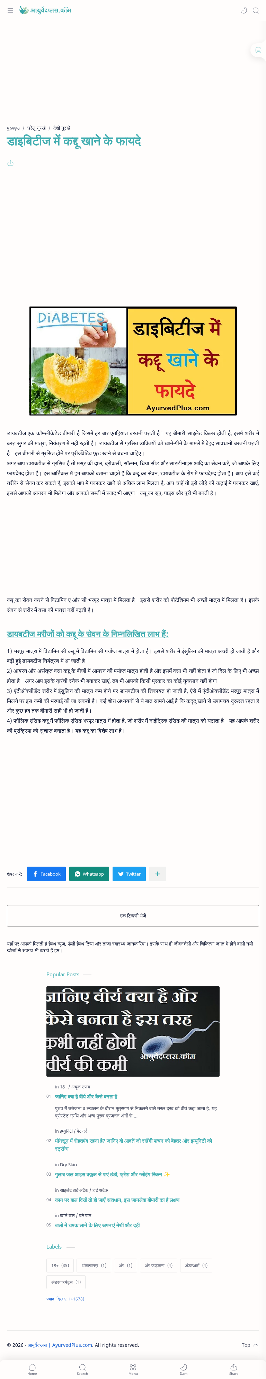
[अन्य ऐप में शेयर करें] (157, 874)
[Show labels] (66, 1299)
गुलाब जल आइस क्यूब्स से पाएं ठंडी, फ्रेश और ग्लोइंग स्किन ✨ (112, 1174)
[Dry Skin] (68, 1164)
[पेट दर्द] (82, 1131)
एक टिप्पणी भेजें (133, 915)
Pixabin (182, 1345)
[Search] (255, 10)
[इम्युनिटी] (68, 1131)
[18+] (65, 1087)
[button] (244, 10)
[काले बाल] (69, 1215)
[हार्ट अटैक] (100, 1190)
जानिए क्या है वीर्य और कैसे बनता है (86, 1096)
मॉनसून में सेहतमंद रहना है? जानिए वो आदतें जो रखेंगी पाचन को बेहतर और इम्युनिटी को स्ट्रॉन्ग (133, 1144)
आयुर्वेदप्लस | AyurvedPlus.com (60, 1345)
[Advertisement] (133, 76)
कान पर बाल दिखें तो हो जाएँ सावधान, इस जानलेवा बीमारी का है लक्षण (117, 1199)
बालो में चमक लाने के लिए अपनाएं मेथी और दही (97, 1225)
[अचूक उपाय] (80, 1087)
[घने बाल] (85, 1215)
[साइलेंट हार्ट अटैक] (75, 1190)
